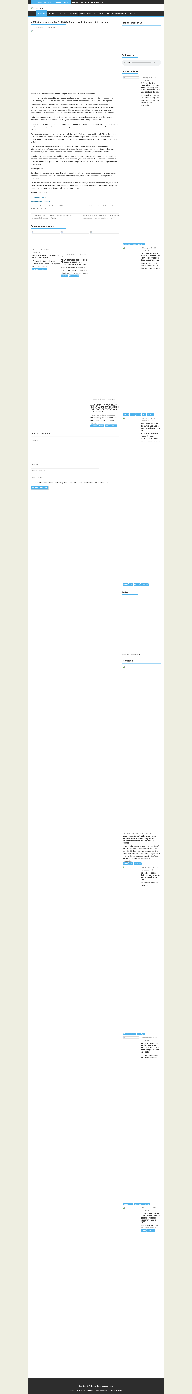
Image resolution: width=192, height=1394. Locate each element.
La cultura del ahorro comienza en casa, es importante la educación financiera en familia (53, 216)
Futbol (132, 414)
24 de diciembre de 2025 (150, 867)
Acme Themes (116, 1390)
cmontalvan (51, 28)
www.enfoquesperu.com (40, 201)
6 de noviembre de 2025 (150, 1038)
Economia (36, 206)
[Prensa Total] (33, 13)
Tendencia (52, 206)
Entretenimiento (119, 14)
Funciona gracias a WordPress (81, 1390)
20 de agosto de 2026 (149, 248)
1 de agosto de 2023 (98, 399)
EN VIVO (133, 14)
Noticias (41, 14)
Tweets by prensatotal (131, 654)
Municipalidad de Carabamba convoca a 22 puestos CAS (94, 2)
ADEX (61, 206)
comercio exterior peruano (72, 206)
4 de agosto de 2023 (69, 254)
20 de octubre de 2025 (149, 1208)
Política (63, 14)
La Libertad (126, 244)
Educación (126, 1034)
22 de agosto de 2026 (149, 78)
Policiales (137, 584)
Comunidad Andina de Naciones (91, 206)
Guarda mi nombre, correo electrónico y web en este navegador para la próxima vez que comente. (70, 482)
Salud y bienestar (87, 14)
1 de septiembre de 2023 (41, 250)
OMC (104, 206)
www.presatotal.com (39, 197)
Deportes (52, 14)
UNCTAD (43, 209)
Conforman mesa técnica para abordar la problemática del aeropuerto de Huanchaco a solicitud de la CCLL (98, 216)
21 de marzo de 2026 (131, 833)
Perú (47, 206)
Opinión (73, 14)
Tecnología (104, 14)
